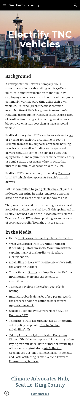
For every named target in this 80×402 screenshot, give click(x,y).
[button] (4, 5)
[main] (40, 39)
